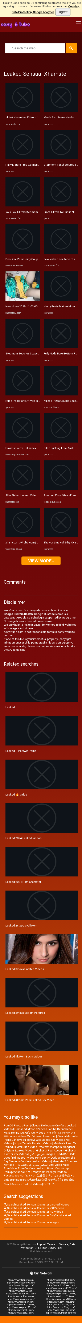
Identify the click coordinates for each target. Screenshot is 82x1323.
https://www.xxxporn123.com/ (21, 1307)
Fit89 (47, 1184)
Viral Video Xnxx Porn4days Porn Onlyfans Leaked (36, 1166)
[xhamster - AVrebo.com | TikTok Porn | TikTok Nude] (22, 536)
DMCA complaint (14, 650)
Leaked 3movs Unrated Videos (24, 969)
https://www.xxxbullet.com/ (21, 1302)
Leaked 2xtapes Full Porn (21, 925)
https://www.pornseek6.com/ (61, 1291)
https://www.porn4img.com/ (61, 1310)
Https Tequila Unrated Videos (33, 1143)
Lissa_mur (49, 1136)
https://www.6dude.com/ (21, 1288)
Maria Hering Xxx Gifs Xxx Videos (24, 1132)
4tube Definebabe (60, 1129)
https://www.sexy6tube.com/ (61, 1282)
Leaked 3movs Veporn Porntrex (25, 1013)
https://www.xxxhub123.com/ (21, 1304)
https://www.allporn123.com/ (61, 1296)
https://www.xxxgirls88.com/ (61, 1280)
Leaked (10, 707)
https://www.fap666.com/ (21, 1291)
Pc (53, 1184)
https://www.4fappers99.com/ (21, 1282)
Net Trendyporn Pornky (40, 1172)
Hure (50, 1168)
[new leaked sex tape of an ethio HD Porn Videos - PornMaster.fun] (61, 253)
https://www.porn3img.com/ (61, 1307)
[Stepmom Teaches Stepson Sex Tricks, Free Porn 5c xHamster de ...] (22, 347)
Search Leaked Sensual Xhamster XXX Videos (35, 1208)
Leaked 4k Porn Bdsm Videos (23, 1056)
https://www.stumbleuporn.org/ (61, 1312)
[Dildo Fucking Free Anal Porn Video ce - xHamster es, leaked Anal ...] (61, 441)
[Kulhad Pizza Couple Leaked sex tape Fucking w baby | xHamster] (61, 394)
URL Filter (40, 1248)
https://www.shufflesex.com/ (21, 1296)
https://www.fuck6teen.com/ (61, 1285)
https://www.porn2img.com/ (61, 1304)
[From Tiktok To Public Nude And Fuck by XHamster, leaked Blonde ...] (61, 205)
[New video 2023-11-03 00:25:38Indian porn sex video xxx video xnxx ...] (22, 300)
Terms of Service (57, 1244)
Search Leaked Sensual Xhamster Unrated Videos (38, 1204)
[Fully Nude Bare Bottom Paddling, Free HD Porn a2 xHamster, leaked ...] (61, 347)
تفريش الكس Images (42, 1154)
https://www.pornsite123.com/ (21, 1293)
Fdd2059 (62, 1154)
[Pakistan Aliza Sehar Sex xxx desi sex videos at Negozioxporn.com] (22, 441)
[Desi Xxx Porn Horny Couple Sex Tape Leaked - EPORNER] (22, 253)
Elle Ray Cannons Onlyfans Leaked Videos (39, 1159)
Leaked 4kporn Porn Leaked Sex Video (29, 1100)
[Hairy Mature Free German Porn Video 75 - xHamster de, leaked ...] (22, 158)
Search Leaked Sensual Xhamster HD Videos (35, 1211)
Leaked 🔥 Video (16, 794)
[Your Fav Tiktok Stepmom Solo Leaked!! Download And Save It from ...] (22, 205)
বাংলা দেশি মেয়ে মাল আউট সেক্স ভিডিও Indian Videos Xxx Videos (39, 1134)
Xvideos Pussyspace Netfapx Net (35, 1173)
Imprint (41, 1244)
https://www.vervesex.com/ (21, 1299)
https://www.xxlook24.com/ (21, 1312)
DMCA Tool (55, 1248)
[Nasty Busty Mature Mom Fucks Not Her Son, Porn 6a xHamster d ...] (61, 300)
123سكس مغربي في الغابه (31, 1165)
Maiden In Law (62, 1143)
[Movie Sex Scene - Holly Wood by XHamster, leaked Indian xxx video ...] (61, 111)
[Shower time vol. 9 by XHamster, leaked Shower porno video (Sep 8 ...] (61, 536)
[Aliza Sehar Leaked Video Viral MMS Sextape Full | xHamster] (22, 489)
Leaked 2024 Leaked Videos (23, 838)
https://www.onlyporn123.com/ (61, 1299)
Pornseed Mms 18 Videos (31, 1129)
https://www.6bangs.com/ (21, 1285)
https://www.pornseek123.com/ (61, 1288)
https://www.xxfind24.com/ (21, 1310)
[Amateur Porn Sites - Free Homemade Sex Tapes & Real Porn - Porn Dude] (61, 489)
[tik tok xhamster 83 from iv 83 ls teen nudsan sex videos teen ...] (22, 111)
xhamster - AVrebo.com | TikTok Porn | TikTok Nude (37, 542)
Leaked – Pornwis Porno (20, 751)
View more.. (41, 561)
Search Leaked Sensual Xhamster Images (33, 1222)
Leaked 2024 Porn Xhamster (23, 882)
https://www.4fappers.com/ (21, 1280)
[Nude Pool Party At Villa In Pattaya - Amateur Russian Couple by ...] (22, 394)
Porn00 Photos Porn (16, 1125)
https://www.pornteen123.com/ (61, 1293)
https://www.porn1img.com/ (61, 1302)
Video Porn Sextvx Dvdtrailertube (48, 1157)
